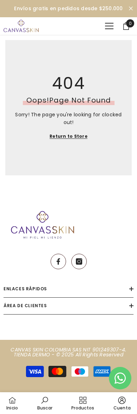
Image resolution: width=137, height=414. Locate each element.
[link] (45, 403)
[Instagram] (79, 261)
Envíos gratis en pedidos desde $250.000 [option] (68, 8)
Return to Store (68, 136)
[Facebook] (58, 261)
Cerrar (130, 8)
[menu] (109, 26)
